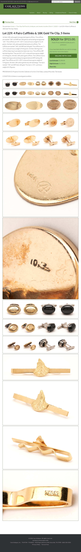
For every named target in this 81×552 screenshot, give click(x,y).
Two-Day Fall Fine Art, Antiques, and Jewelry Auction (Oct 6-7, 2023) (37, 26)
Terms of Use (45, 544)
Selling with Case (63, 56)
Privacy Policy (36, 544)
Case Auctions (15, 6)
